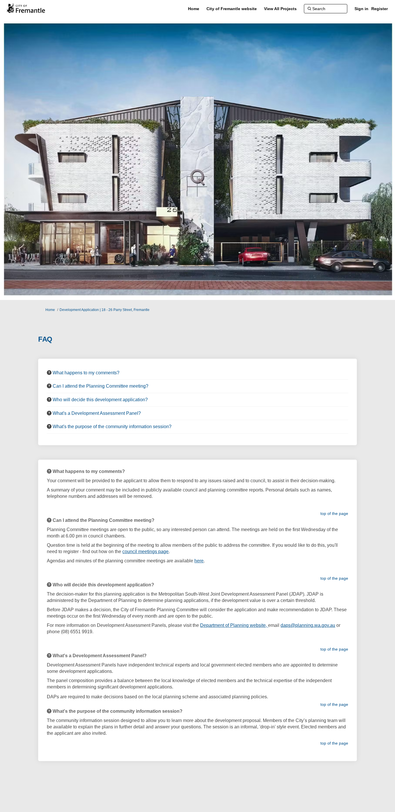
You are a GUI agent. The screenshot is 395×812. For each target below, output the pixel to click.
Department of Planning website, (234, 625)
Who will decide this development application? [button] (100, 399)
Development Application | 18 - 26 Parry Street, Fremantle (104, 310)
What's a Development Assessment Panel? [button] (97, 413)
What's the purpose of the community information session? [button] (112, 426)
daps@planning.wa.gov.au (307, 625)
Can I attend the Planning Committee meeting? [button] (100, 386)
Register (379, 8)
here (199, 560)
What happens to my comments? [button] (86, 372)
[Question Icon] (49, 372)
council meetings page (145, 551)
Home (50, 310)
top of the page (334, 513)
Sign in (361, 8)
